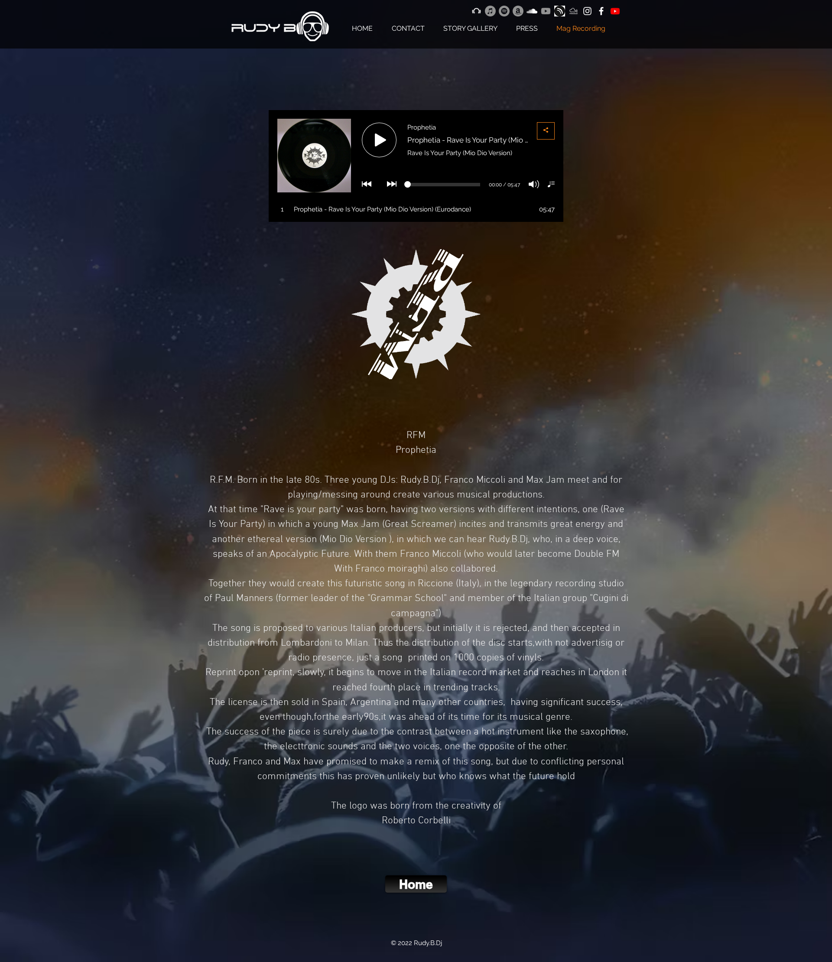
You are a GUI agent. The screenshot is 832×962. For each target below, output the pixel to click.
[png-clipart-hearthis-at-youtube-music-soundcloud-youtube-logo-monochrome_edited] (559, 11)
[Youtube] (545, 11)
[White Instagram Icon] (587, 11)
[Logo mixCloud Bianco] (573, 11)
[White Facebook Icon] (601, 11)
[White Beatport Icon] (476, 11)
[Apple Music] (490, 11)
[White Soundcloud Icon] (531, 11)
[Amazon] (518, 11)
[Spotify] (504, 11)
